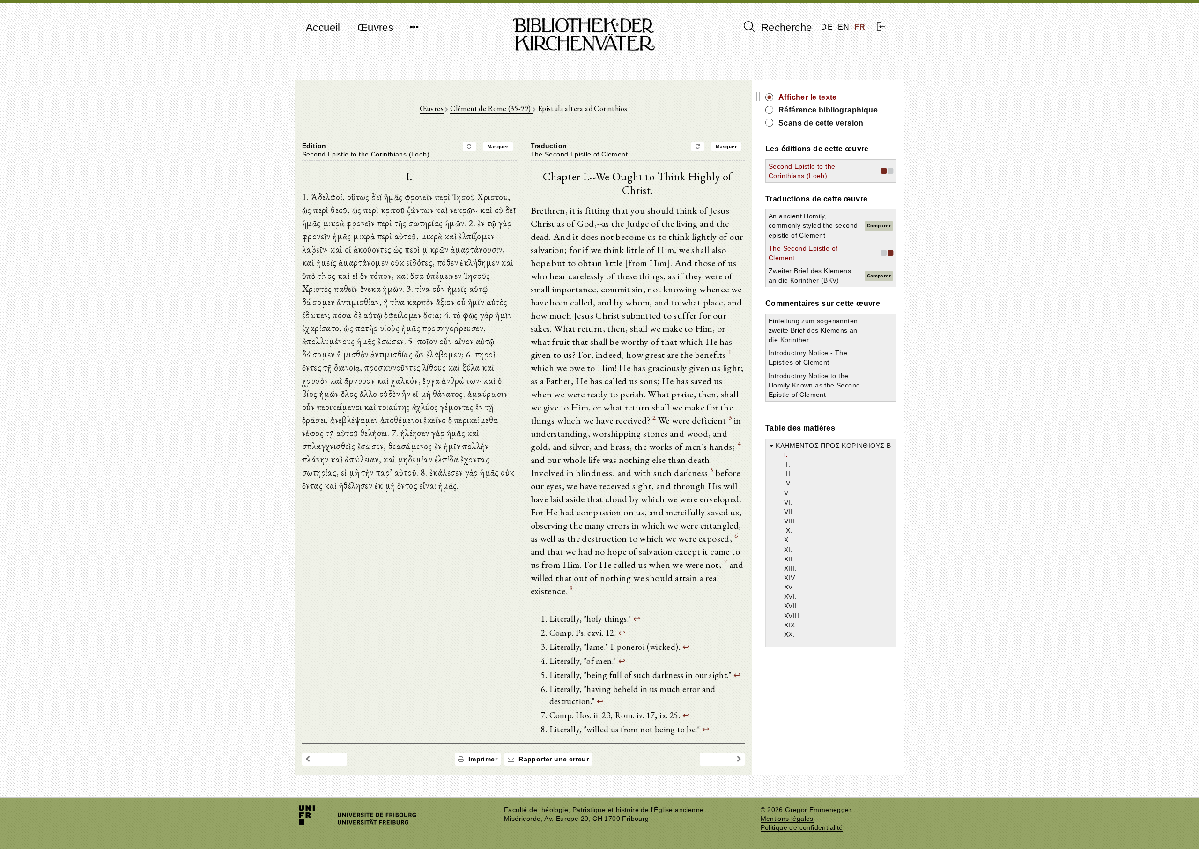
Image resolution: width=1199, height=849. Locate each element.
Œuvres (375, 27)
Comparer (879, 225)
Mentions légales (787, 818)
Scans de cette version (821, 123)
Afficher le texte (807, 97)
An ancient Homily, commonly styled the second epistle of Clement (813, 225)
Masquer (498, 146)
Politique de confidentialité (802, 827)
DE (827, 27)
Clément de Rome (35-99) (491, 108)
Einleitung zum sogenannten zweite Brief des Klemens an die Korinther (813, 330)
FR (860, 27)
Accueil (323, 27)
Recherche (785, 27)
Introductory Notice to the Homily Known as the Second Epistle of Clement (814, 385)
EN (844, 27)
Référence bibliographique (828, 110)
